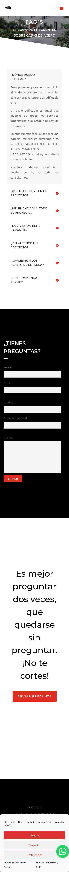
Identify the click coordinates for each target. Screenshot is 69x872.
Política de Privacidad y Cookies (15, 864)
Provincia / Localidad (15, 418)
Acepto (34, 835)
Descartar (34, 845)
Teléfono (8, 402)
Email (7, 383)
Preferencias (34, 855)
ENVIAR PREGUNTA (35, 696)
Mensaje (8, 437)
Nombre (8, 367)
